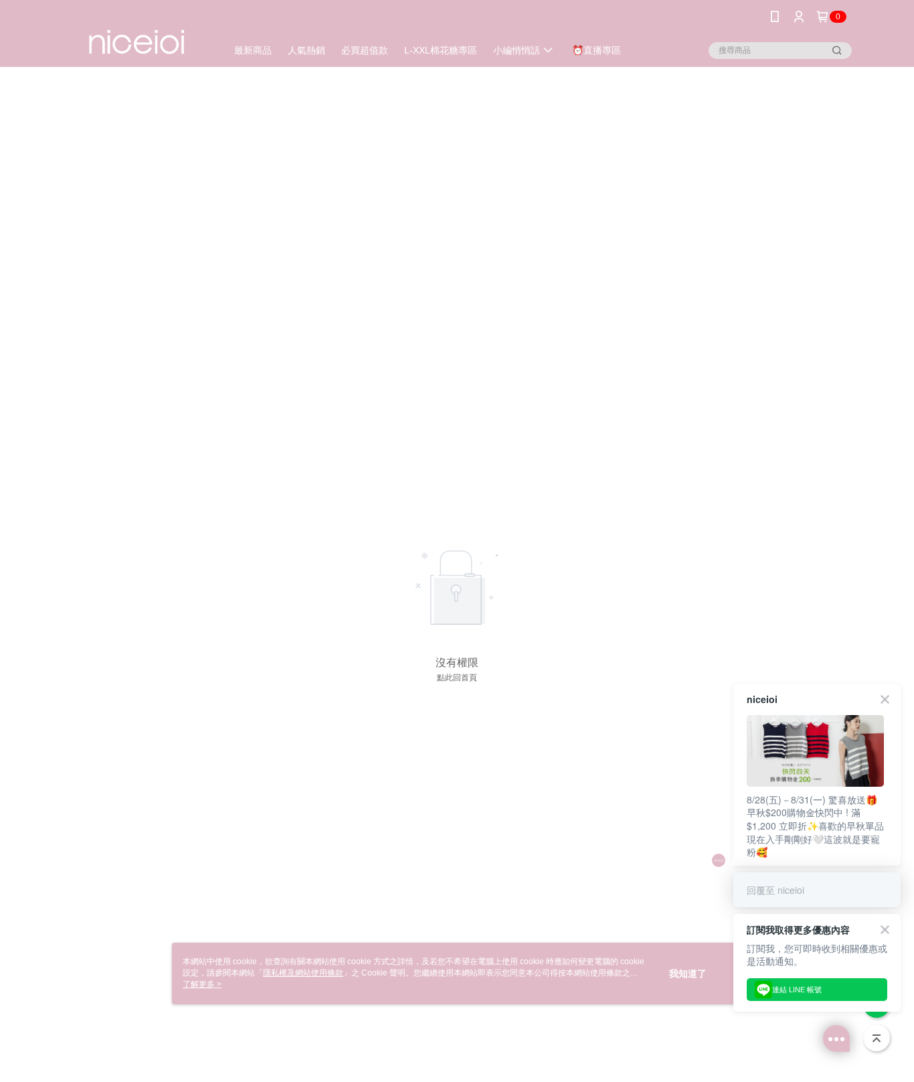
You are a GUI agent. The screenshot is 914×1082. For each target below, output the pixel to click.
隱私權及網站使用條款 (303, 973)
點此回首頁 (457, 677)
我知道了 (688, 973)
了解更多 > (202, 984)
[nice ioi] (136, 35)
